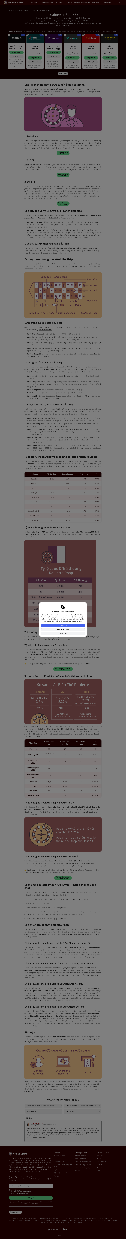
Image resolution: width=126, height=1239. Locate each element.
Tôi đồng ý (63, 626)
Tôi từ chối (63, 633)
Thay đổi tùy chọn (63, 630)
